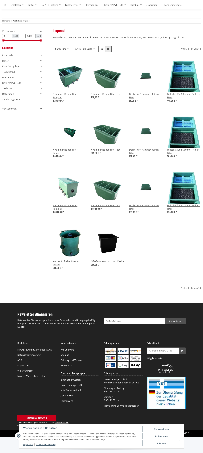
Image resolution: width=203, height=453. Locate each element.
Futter (5, 60)
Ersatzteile (7, 55)
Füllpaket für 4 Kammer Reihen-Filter (183, 151)
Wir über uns (67, 349)
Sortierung (60, 48)
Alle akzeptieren (161, 429)
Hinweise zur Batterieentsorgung (34, 349)
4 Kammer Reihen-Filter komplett (65, 151)
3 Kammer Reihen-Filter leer (105, 94)
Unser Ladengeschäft (72, 385)
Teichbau (7, 88)
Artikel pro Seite (83, 48)
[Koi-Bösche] (5, 5)
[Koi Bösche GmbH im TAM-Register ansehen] (166, 392)
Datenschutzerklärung (46, 444)
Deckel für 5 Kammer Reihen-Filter (144, 207)
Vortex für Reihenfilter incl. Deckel (67, 263)
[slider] (3, 40)
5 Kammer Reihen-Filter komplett (65, 207)
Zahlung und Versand (72, 360)
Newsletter (66, 365)
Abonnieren (175, 321)
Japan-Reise (67, 395)
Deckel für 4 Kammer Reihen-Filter (144, 151)
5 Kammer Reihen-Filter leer (105, 205)
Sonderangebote (11, 99)
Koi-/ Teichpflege (10, 66)
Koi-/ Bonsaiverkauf (71, 390)
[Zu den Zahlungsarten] (111, 350)
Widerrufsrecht (25, 370)
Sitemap (65, 354)
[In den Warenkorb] (182, 350)
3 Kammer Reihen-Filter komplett (65, 96)
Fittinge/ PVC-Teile (11, 82)
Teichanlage (67, 400)
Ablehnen (161, 443)
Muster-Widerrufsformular (31, 376)
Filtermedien (8, 77)
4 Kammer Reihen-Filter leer (105, 149)
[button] (101, 49)
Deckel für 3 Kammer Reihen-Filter (144, 96)
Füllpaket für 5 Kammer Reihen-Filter (183, 207)
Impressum (28, 444)
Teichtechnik (8, 71)
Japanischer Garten (71, 379)
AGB (19, 360)
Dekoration (8, 93)
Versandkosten (61, 422)
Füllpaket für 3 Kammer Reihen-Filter (183, 96)
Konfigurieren (161, 436)
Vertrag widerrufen (37, 417)
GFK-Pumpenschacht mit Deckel (107, 261)
